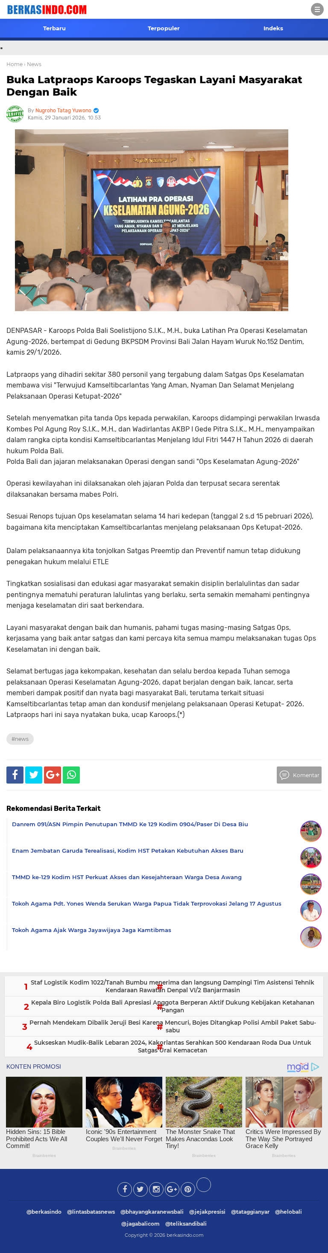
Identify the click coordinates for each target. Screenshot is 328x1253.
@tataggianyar (250, 1212)
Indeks (273, 28)
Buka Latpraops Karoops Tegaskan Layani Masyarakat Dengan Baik (154, 85)
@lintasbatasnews (91, 1212)
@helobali (288, 1212)
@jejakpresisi (207, 1212)
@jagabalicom (140, 1224)
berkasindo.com (185, 1235)
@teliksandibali (186, 1224)
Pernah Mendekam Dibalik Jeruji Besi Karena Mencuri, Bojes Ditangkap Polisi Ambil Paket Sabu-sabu (172, 1026)
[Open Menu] (317, 9)
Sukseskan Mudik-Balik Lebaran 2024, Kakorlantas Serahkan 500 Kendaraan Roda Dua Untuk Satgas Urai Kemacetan (172, 1046)
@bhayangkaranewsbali (152, 1212)
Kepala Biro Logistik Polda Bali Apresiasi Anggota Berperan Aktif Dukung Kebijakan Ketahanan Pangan (172, 1006)
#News (20, 739)
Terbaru (54, 28)
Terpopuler (164, 28)
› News (32, 64)
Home (14, 64)
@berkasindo (44, 1212)
